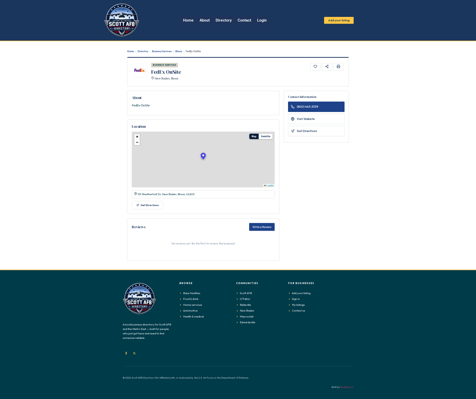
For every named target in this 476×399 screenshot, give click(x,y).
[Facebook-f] (126, 353)
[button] (203, 156)
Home (130, 51)
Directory (143, 51)
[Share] (327, 67)
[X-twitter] (134, 353)
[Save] (315, 67)
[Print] (338, 67)
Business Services (162, 51)
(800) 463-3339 (307, 106)
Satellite (265, 136)
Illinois (178, 51)
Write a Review (261, 227)
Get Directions (150, 205)
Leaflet (270, 185)
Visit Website (306, 119)
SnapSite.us (346, 386)
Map (254, 136)
